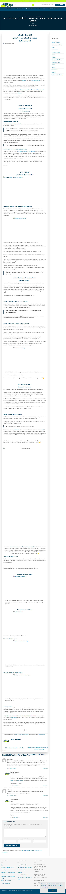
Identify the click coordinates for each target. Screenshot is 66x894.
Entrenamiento (54, 49)
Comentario (7, 827)
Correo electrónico (23, 839)
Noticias (26, 16)
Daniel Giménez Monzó (21, 151)
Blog (2, 865)
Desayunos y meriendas (56, 44)
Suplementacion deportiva (35, 16)
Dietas (52, 47)
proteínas (24, 80)
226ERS (12, 780)
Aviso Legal (3, 870)
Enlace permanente (41, 734)
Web (34, 839)
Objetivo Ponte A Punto (56, 59)
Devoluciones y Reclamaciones (24, 867)
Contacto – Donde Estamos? (7, 867)
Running (53, 67)
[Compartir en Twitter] (26, 730)
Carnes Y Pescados (55, 42)
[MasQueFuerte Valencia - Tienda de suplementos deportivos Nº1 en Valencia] (7, 5)
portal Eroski (16, 429)
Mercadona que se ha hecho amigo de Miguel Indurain (32, 89)
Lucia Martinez (31, 151)
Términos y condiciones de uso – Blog (8, 877)
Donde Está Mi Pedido (22, 875)
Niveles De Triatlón (55, 52)
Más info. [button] (46, 887)
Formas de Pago (21, 870)
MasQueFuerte (34, 25)
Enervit (19, 93)
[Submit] (33, 5)
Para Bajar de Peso (55, 62)
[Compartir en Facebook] (24, 730)
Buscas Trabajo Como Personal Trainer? (24, 878)
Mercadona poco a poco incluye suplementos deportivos (23, 546)
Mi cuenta (19, 872)
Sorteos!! (53, 72)
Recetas (53, 64)
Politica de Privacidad (6, 880)
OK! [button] (52, 890)
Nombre (6, 839)
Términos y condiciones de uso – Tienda (8, 873)
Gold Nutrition (20, 780)
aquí (43, 429)
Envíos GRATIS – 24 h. (22, 865)
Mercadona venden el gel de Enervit (13, 124)
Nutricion (53, 57)
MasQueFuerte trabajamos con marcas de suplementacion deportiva (20, 715)
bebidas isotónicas (35, 80)
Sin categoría (54, 69)
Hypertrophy (14, 717)
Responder (45, 768)
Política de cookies (5, 883)
